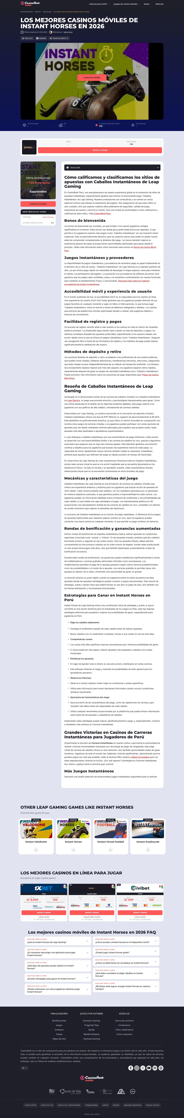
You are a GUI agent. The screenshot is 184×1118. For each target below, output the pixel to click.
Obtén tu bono (100, 150)
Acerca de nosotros (124, 1020)
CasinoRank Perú (102, 213)
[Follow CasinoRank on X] (142, 1068)
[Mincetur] (52, 1091)
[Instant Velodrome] (36, 837)
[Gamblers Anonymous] (121, 1091)
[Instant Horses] (73, 837)
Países (59, 1034)
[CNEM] (90, 1091)
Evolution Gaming (91, 1020)
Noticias (159, 4)
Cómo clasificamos (124, 1029)
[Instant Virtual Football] (110, 837)
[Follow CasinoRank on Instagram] (136, 1068)
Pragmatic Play (91, 1025)
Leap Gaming (48, 217)
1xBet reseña (43, 917)
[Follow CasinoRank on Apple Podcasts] (160, 1068)
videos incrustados (140, 757)
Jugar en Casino (92, 77)
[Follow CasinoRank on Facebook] (130, 1068)
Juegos (59, 1025)
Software (59, 1029)
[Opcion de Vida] (70, 1091)
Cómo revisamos (124, 1034)
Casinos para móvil (98, 4)
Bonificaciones (59, 1020)
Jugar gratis (92, 85)
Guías (146, 4)
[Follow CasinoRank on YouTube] (148, 1068)
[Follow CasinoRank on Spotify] (154, 1068)
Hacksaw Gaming (91, 1038)
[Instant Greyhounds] (147, 837)
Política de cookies (92, 1114)
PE (23, 1068)
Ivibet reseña (140, 917)
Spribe (91, 1029)
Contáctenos (124, 1025)
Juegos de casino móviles (125, 4)
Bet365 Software (91, 1034)
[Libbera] (106, 1091)
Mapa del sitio (59, 1038)
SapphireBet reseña (92, 917)
